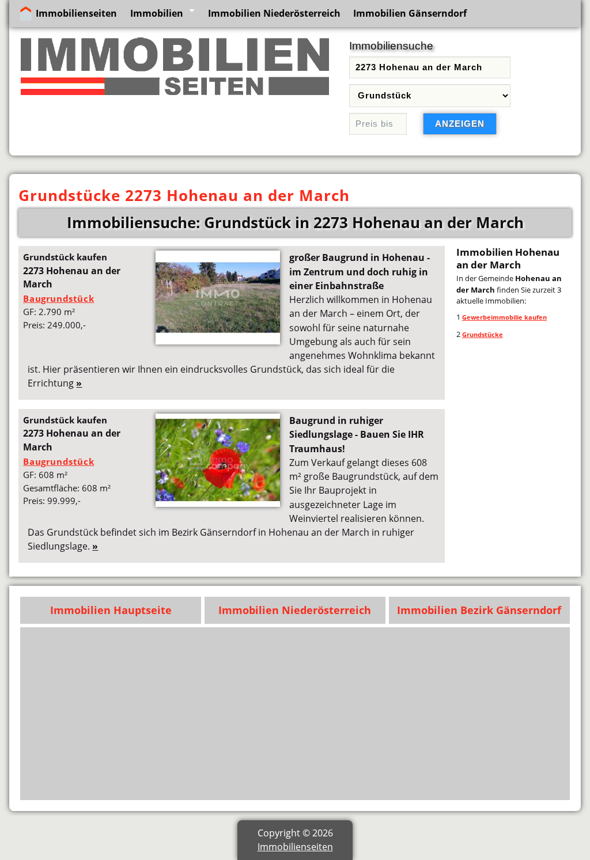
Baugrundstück (58, 298)
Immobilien (156, 13)
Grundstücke (482, 334)
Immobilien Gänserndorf (410, 13)
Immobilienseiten (76, 13)
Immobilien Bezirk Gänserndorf (479, 610)
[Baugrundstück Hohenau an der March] (218, 341)
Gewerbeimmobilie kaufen (504, 317)
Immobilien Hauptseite (111, 610)
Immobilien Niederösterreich (274, 13)
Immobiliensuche (391, 46)
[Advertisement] (295, 713)
